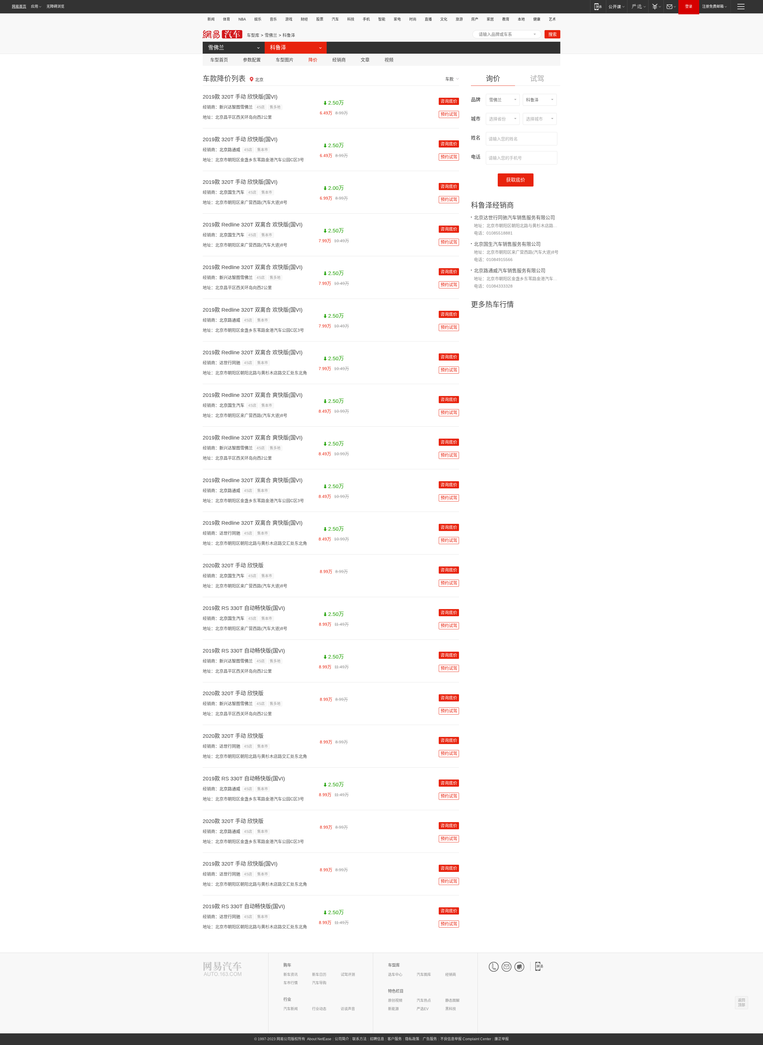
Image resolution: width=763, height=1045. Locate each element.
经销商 (339, 59)
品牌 (475, 99)
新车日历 (319, 975)
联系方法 (359, 1039)
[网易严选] (637, 6)
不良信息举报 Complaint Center (465, 1039)
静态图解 (452, 1001)
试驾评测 (348, 975)
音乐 (273, 19)
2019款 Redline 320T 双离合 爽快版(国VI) (253, 395)
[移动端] (598, 6)
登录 (688, 6)
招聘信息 (377, 1039)
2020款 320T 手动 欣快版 (233, 566)
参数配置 (252, 59)
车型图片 (285, 59)
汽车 (335, 19)
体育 (226, 19)
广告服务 (430, 1039)
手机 (366, 19)
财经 (304, 19)
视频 (388, 59)
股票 (319, 19)
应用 (34, 6)
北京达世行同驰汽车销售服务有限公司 (514, 217)
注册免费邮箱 (713, 6)
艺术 (552, 19)
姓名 (475, 137)
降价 (312, 59)
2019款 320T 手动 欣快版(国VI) (240, 97)
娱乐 (257, 19)
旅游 (459, 19)
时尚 (412, 19)
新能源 (393, 1009)
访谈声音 (348, 1009)
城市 (475, 118)
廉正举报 (501, 1039)
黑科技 (450, 1009)
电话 (475, 156)
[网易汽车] (222, 969)
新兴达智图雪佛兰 (236, 107)
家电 (397, 19)
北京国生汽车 (231, 192)
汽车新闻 (290, 1009)
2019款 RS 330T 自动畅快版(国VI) (244, 608)
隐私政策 (412, 1039)
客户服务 (394, 1039)
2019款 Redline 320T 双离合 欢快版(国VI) (253, 225)
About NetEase (319, 1039)
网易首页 (19, 6)
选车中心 (395, 975)
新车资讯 (290, 975)
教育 (505, 19)
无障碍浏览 (55, 6)
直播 (428, 19)
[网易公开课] (616, 6)
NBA (242, 19)
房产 (474, 19)
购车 (287, 965)
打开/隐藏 (535, 34)
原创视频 (395, 1001)
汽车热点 (424, 1001)
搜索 (552, 34)
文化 (443, 19)
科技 (350, 19)
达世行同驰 (229, 362)
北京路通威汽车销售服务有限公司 (509, 270)
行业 (287, 999)
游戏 (288, 19)
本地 (521, 19)
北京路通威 (229, 149)
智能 (381, 19)
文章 (365, 59)
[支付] (655, 6)
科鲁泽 (289, 35)
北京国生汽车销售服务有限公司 (507, 244)
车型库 (253, 35)
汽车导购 (319, 983)
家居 (490, 19)
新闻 (211, 19)
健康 (536, 19)
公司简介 (342, 1039)
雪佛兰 (271, 35)
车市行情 (290, 983)
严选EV (423, 1009)
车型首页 (219, 59)
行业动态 (319, 1009)
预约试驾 (449, 114)
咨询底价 (449, 101)
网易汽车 (222, 34)
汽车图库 (424, 975)
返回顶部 (741, 1002)
